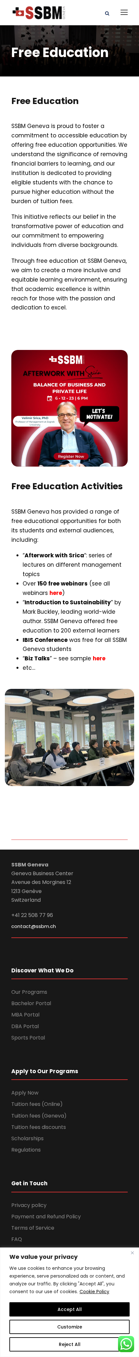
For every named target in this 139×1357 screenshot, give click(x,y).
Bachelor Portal (31, 1003)
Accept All (70, 1309)
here (55, 593)
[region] (69, 1302)
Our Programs (29, 992)
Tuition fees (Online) (37, 1104)
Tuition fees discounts (38, 1127)
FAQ (16, 1239)
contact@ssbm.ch (33, 926)
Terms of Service (32, 1228)
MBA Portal (25, 1014)
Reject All (69, 1344)
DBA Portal (25, 1026)
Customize (69, 1327)
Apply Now (24, 1092)
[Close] (132, 1253)
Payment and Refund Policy (46, 1216)
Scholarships (27, 1138)
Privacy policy (29, 1205)
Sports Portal (28, 1037)
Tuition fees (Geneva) (39, 1115)
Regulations (26, 1150)
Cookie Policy (94, 1291)
